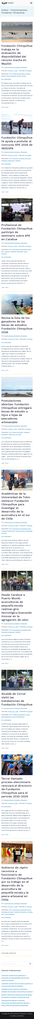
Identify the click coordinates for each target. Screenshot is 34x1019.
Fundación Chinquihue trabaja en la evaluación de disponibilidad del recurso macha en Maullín (15, 978)
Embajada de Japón (7, 912)
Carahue (7, 251)
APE (2, 251)
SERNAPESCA (20, 716)
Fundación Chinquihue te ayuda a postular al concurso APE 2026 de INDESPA (17, 985)
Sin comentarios (6, 79)
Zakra (14, 1016)
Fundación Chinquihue (18, 73)
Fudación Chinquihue (20, 912)
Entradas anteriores (9, 953)
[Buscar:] (17, 964)
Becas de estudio (17, 432)
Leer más (4, 107)
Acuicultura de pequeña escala (21, 249)
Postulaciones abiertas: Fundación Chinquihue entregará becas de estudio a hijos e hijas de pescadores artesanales (16, 411)
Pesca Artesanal (11, 76)
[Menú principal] (31, 3)
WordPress (20, 1016)
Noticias (29, 70)
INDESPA (17, 160)
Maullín (3, 76)
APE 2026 (15, 158)
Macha (28, 73)
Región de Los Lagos (15, 434)
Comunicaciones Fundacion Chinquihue (15, 67)
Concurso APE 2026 (25, 158)
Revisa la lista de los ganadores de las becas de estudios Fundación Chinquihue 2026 (16, 325)
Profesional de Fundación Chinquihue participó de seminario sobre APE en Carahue (16, 232)
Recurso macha (21, 76)
